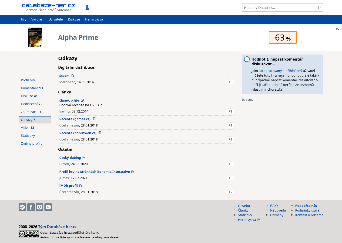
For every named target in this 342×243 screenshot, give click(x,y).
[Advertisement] (282, 134)
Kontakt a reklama (309, 215)
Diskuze (74, 19)
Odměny (276, 215)
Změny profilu (32, 143)
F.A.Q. (274, 205)
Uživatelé (56, 19)
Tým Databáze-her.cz (57, 226)
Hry (23, 19)
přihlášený (293, 70)
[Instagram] (39, 207)
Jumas (64, 178)
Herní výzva (94, 19)
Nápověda (278, 210)
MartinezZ (67, 82)
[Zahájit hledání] (319, 7)
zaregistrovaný (270, 70)
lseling (64, 111)
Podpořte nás (306, 205)
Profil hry (28, 80)
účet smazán (69, 125)
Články (243, 210)
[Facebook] (31, 207)
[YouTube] (48, 207)
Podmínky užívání (308, 210)
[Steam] (22, 207)
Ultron (64, 164)
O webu (244, 205)
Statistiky (28, 135)
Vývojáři (37, 19)
